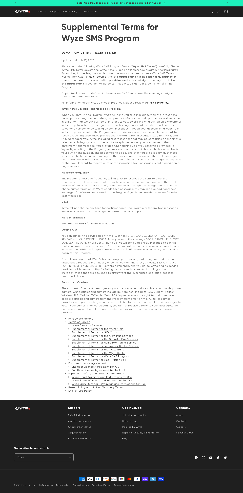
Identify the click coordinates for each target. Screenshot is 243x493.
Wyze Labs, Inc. (28, 485)
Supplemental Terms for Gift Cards (95, 332)
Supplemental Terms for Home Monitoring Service (104, 342)
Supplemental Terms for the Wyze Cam (97, 328)
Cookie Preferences (124, 485)
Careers (181, 426)
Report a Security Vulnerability (140, 432)
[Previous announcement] (15, 3)
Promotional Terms (101, 485)
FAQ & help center (79, 415)
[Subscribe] (69, 457)
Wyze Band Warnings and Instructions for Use (102, 377)
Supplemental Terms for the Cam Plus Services (102, 335)
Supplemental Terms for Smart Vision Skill (99, 359)
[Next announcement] (227, 3)
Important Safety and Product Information (96, 373)
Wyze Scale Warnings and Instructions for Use (102, 380)
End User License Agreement (87, 363)
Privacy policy (63, 485)
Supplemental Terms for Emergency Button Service (105, 346)
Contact (181, 421)
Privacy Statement (80, 318)
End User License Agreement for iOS (95, 366)
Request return (77, 432)
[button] (41, 11)
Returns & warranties (80, 438)
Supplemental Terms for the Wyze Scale (98, 353)
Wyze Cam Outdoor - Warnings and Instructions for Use (109, 384)
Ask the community (79, 421)
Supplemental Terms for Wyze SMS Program (100, 356)
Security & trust (185, 432)
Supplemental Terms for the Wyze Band (98, 349)
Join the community (134, 415)
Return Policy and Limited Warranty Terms (95, 387)
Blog (124, 438)
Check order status (79, 426)
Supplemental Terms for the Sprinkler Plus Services (105, 339)
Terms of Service (79, 321)
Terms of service (81, 485)
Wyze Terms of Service (87, 325)
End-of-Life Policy (80, 390)
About (179, 415)
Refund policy (46, 485)
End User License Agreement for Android (98, 370)
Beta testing (129, 421)
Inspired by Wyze (132, 426)
